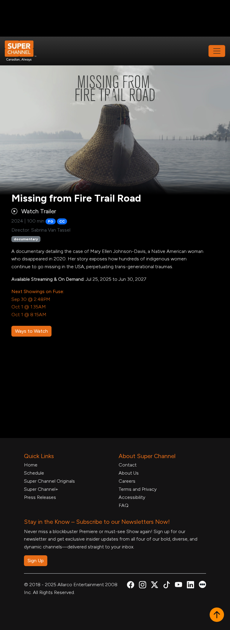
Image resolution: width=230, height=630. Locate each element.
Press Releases (40, 497)
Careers (127, 481)
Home (30, 465)
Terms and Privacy (138, 489)
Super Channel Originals (49, 481)
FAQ (123, 505)
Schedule (34, 473)
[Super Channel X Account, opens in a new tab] (154, 586)
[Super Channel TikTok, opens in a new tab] (166, 586)
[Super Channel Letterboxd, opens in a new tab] (202, 584)
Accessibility (132, 497)
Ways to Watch (31, 331)
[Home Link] (24, 51)
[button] (217, 615)
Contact (128, 465)
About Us (129, 473)
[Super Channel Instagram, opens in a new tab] (142, 586)
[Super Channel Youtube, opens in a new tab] (178, 586)
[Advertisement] (115, 18)
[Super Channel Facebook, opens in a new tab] (130, 586)
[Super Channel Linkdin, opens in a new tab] (190, 586)
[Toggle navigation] (216, 51)
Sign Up (36, 560)
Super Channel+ (41, 489)
